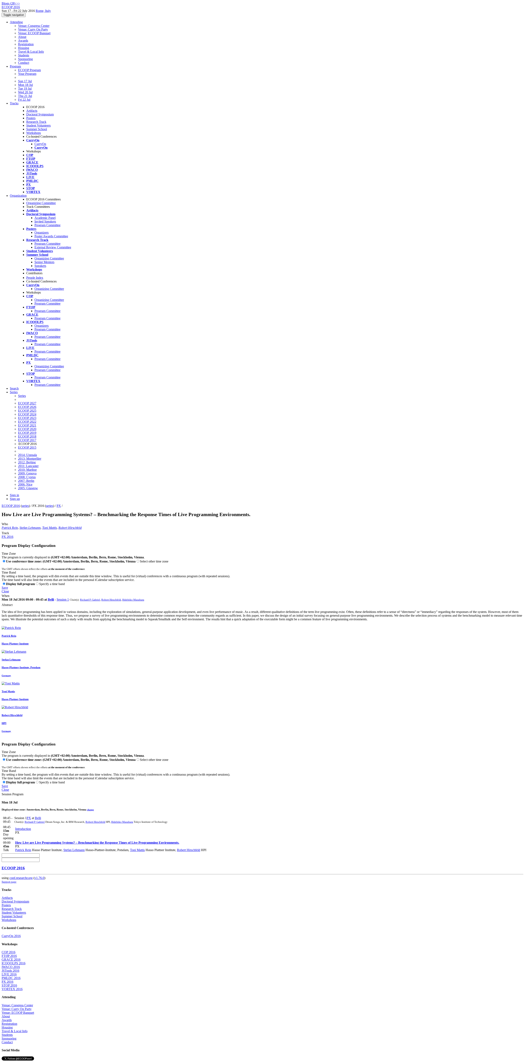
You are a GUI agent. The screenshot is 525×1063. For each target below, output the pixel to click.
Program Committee (47, 225)
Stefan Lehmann (30, 527)
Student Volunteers (38, 125)
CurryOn (40, 144)
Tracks (14, 103)
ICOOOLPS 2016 (13, 963)
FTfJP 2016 (9, 956)
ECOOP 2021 (27, 425)
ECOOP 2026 (27, 407)
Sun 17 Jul (25, 81)
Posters (30, 118)
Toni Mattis (49, 527)
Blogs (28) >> (11, 3)
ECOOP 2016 (11, 505)
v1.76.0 (39, 878)
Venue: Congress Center (33, 25)
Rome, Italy (43, 11)
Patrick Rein (10, 527)
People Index (34, 277)
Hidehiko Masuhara (133, 599)
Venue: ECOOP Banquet (34, 33)
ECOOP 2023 (27, 418)
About (22, 37)
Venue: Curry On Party (33, 29)
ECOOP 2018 (27, 436)
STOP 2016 (9, 985)
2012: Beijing (27, 462)
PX (59, 505)
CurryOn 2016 (11, 936)
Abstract (7, 605)
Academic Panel (45, 217)
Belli (51, 599)
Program (15, 66)
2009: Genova (27, 473)
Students (23, 55)
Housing (23, 48)
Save (5, 587)
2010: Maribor (27, 469)
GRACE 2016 (11, 959)
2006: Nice (25, 484)
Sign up (15, 499)
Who (5, 524)
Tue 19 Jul (25, 88)
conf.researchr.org (21, 878)
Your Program (27, 73)
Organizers (41, 232)
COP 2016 (8, 952)
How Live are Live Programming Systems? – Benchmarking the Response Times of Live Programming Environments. (97, 842)
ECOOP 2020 (27, 429)
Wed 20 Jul (25, 92)
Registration (26, 44)
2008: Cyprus (27, 477)
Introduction (23, 829)
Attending (16, 22)
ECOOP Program (29, 70)
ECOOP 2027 (27, 403)
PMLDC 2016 (11, 978)
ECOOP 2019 (27, 432)
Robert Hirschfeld (70, 527)
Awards (23, 40)
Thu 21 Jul (25, 96)
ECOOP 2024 (27, 414)
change (90, 809)
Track (5, 533)
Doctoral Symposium (40, 114)
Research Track (36, 121)
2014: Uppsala (27, 455)
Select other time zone (154, 561)
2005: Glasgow (28, 488)
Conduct (23, 62)
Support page (9, 881)
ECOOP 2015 (27, 447)
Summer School (36, 129)
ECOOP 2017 (27, 440)
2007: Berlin (26, 480)
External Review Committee (52, 247)
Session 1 (63, 599)
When (5, 596)
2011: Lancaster (28, 466)
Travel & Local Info (31, 51)
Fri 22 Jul (24, 99)
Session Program (12, 794)
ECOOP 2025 (27, 410)
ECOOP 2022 (27, 421)
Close (5, 591)
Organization (18, 195)
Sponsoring (25, 59)
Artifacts (31, 110)
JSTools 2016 (10, 970)
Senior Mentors (44, 262)
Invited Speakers (45, 221)
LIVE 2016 (9, 974)
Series (22, 396)
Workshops (33, 133)
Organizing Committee (41, 203)
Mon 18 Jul (25, 85)
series (25, 505)
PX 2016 (7, 536)
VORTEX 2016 (12, 989)
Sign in (14, 495)
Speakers (40, 265)
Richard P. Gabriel (90, 599)
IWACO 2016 (11, 967)
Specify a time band (52, 584)
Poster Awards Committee (51, 236)
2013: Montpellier (29, 458)
